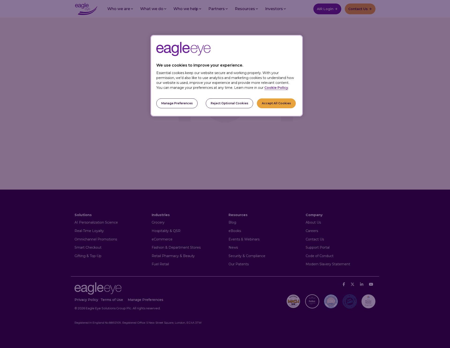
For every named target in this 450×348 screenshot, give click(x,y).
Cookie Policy (276, 88)
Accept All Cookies (276, 103)
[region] (226, 76)
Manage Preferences (177, 103)
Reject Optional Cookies (229, 103)
